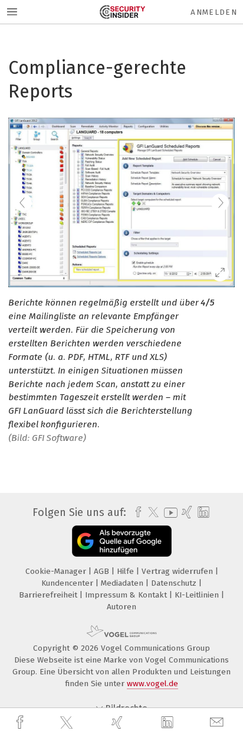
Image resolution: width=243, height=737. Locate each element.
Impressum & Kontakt (127, 595)
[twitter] (67, 723)
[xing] (118, 722)
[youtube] (169, 512)
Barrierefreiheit (49, 595)
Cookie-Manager (56, 571)
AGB (102, 571)
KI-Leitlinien (198, 595)
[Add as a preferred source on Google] (122, 541)
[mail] (218, 722)
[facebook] (21, 722)
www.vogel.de (152, 683)
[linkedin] (169, 722)
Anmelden (214, 12)
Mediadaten (123, 583)
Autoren (121, 607)
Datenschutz (175, 583)
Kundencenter (68, 583)
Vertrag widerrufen (178, 571)
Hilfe (126, 571)
